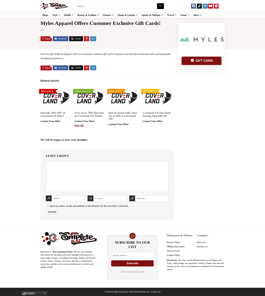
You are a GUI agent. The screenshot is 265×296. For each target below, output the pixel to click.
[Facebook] (193, 6)
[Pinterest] (216, 6)
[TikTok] (199, 6)
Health (67, 15)
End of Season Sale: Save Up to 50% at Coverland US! (123, 115)
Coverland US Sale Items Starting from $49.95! (157, 114)
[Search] (160, 6)
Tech (54, 15)
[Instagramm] (205, 6)
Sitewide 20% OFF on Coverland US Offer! (52, 114)
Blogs (45, 15)
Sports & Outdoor (151, 15)
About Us (201, 242)
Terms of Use (173, 251)
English (30, 293)
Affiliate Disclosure (176, 246)
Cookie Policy (173, 255)
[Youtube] (210, 6)
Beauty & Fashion (86, 15)
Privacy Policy (173, 242)
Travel (170, 15)
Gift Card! (204, 60)
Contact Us (202, 246)
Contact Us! (155, 292)
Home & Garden (126, 15)
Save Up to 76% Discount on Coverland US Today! (89, 114)
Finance (107, 15)
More (196, 15)
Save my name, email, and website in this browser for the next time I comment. (89, 206)
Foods (184, 15)
